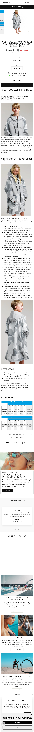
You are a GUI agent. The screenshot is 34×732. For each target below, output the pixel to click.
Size (17, 65)
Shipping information (17, 434)
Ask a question (17, 437)
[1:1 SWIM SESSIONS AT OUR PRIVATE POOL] (17, 585)
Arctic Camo (17, 60)
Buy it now (17, 85)
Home (16, 39)
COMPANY (16, 694)
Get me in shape (17, 649)
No (17, 727)
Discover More (17, 611)
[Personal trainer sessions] (17, 663)
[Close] (31, 715)
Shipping (11, 52)
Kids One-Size (17, 68)
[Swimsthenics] (17, 625)
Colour (17, 57)
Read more (7, 490)
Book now (17, 689)
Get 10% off (17, 722)
